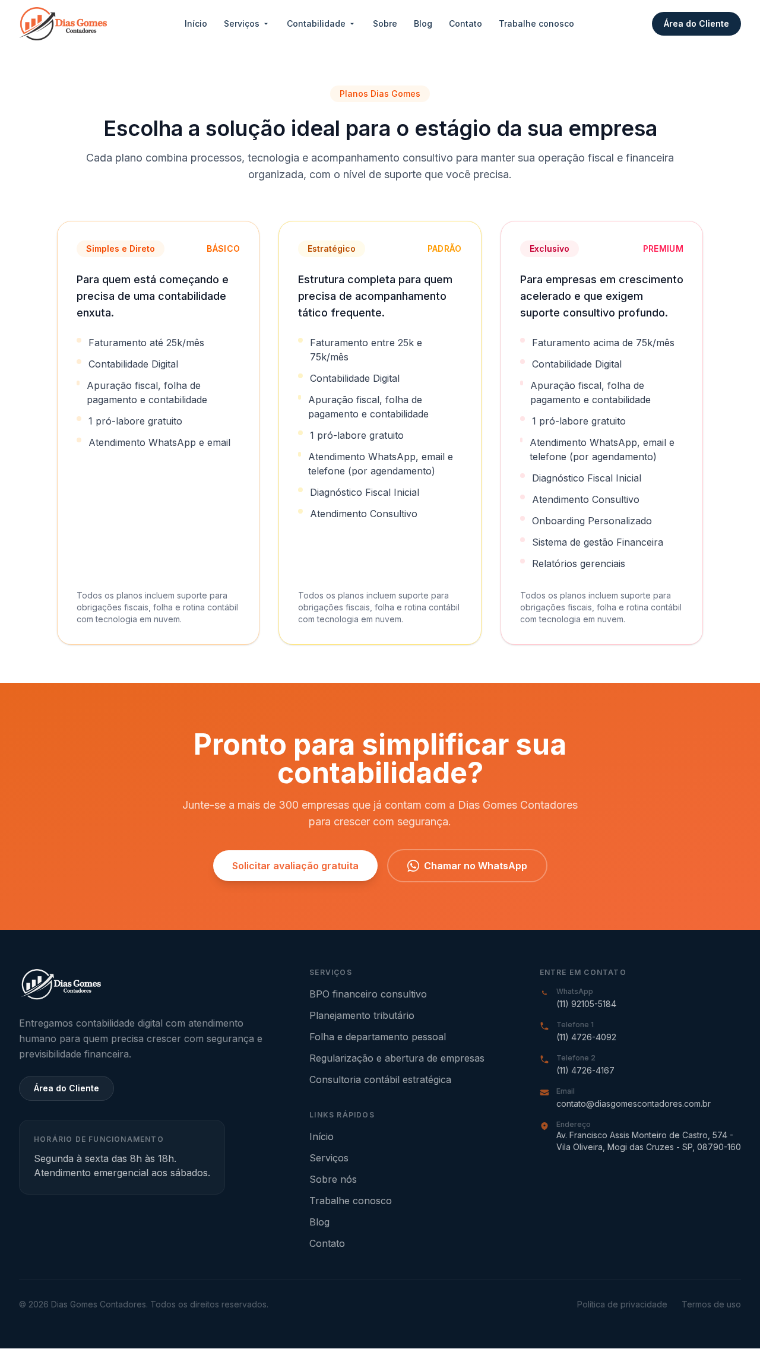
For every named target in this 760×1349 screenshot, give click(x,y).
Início (196, 23)
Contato (465, 23)
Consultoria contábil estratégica (380, 1079)
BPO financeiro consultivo (368, 994)
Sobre (385, 23)
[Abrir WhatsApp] (730, 1319)
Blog (423, 23)
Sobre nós (333, 1179)
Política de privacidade (622, 1304)
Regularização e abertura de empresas (396, 1058)
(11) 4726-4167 (585, 1070)
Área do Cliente (696, 23)
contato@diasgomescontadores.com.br (633, 1103)
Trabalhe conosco (536, 23)
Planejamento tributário (361, 1015)
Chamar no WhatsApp (475, 866)
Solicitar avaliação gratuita (295, 866)
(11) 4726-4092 (586, 1037)
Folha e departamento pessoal (377, 1037)
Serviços (241, 23)
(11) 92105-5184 (586, 1004)
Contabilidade (316, 23)
